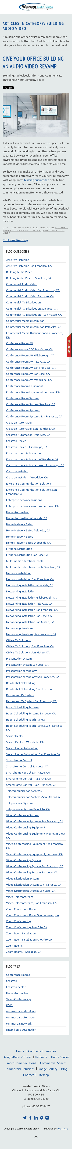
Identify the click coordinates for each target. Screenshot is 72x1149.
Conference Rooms (18, 974)
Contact (28, 1074)
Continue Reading (15, 240)
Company (34, 1051)
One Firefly (62, 1128)
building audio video (36, 179)
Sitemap (43, 1074)
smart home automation (21, 1029)
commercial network (18, 1023)
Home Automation (17, 993)
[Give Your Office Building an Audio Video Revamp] (36, 114)
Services (50, 1051)
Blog (64, 1069)
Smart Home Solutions (21, 1063)
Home (20, 1051)
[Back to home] (36, 7)
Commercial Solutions (20, 1069)
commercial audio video (20, 1011)
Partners (41, 1057)
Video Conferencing (18, 999)
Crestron (11, 980)
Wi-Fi (9, 1005)
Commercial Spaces (53, 1063)
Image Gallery (47, 1069)
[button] (4, 7)
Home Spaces (60, 1057)
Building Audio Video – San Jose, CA (35, 228)
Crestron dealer (16, 986)
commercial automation (20, 1017)
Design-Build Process (17, 1057)
